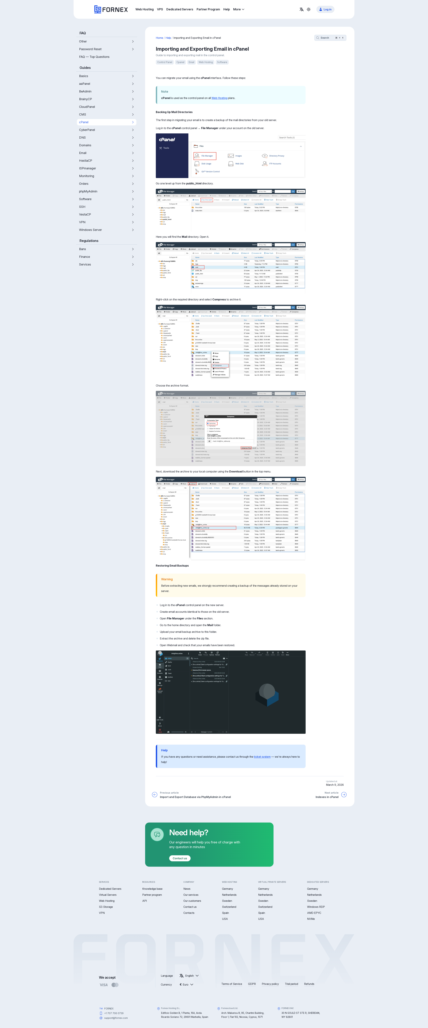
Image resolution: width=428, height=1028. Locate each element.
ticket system (262, 756)
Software (222, 62)
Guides (85, 68)
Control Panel (164, 62)
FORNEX (109, 1008)
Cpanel (180, 62)
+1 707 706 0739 (114, 1013)
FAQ (83, 33)
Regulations (89, 241)
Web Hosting (206, 62)
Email (191, 62)
